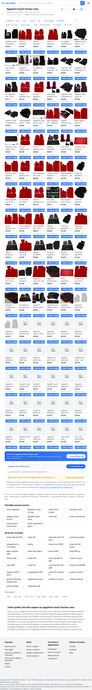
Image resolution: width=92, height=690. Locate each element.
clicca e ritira (68, 25)
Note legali (9, 649)
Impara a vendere (33, 649)
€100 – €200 (41, 597)
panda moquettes (77, 537)
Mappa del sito (53, 655)
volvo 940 (11, 565)
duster (30, 544)
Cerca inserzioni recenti (75, 477)
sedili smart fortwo (53, 510)
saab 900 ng (75, 551)
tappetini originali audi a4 (47, 494)
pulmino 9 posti (76, 572)
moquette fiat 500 (35, 572)
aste (39, 21)
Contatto (72, 646)
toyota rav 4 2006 (56, 544)
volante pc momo (56, 579)
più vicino (15, 25)
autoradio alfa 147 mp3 (56, 538)
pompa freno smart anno (12, 524)
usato (24, 21)
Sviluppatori (52, 649)
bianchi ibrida (12, 586)
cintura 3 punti (76, 558)
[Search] (82, 3)
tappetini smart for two (34, 510)
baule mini (32, 558)
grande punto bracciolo (29, 496)
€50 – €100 (29, 597)
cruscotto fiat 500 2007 (56, 566)
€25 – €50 (17, 597)
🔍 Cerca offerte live (76, 466)
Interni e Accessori (17, 15)
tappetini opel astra (33, 517)
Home (8, 15)
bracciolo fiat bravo (75, 545)
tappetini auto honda (13, 517)
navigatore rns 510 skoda (13, 545)
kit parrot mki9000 (77, 565)
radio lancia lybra (35, 551)
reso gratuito (57, 25)
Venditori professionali (34, 653)
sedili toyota (14, 496)
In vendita (8, 3)
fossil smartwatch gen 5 (35, 524)
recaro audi (11, 558)
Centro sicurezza (54, 652)
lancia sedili (53, 551)
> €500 (64, 597)
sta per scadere (25, 25)
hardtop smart (76, 509)
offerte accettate (44, 25)
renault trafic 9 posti (13, 573)
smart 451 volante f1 (56, 573)
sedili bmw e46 (34, 586)
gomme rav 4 (45, 496)
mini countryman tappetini (25, 494)
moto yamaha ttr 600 (56, 559)
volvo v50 (31, 537)
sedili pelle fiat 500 (14, 537)
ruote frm (32, 565)
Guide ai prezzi (10, 646)
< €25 (8, 597)
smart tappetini (13, 509)
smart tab (53, 516)
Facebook (72, 649)
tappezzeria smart (35, 579)
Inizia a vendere (32, 646)
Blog (71, 653)
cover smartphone (77, 516)
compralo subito (49, 21)
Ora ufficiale (52, 658)
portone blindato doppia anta (14, 580)
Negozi (7, 663)
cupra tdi (72, 496)
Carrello (8, 667)
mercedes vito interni (67, 494)
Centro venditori (32, 656)
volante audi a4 (76, 579)
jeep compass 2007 (12, 552)
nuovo (18, 21)
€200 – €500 (53, 597)
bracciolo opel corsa (59, 496)
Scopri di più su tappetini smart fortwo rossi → (56, 487)
